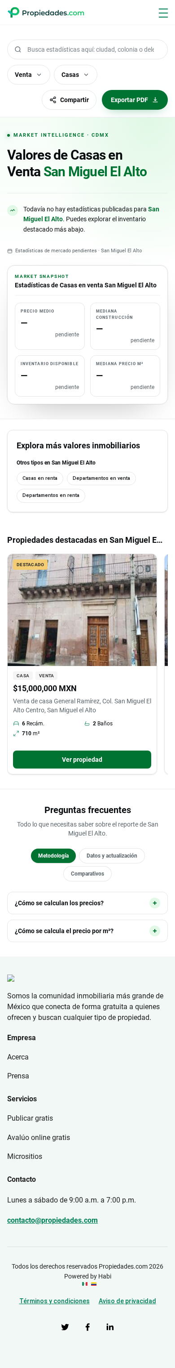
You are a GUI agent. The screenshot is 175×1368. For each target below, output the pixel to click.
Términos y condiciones (54, 1301)
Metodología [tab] (53, 856)
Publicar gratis (30, 1118)
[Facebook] (87, 1327)
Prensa (18, 1076)
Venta (23, 74)
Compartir (74, 99)
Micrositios (24, 1156)
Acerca (18, 1057)
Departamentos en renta (50, 495)
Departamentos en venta (101, 478)
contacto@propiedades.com (52, 1220)
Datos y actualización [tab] (112, 856)
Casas (70, 74)
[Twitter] (65, 1327)
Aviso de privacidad (127, 1301)
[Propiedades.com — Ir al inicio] (45, 12)
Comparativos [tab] (87, 874)
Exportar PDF (129, 99)
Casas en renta (39, 478)
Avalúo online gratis (38, 1137)
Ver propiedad (82, 759)
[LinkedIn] (109, 1327)
